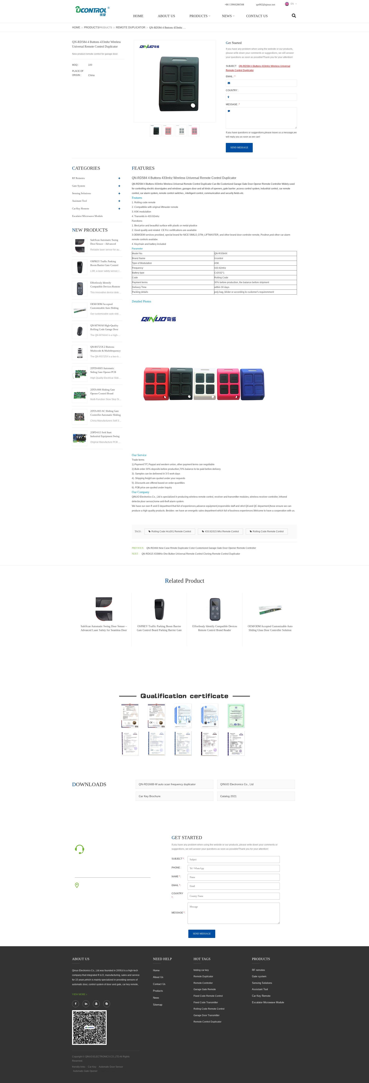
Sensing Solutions (81, 193)
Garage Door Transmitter (206, 1015)
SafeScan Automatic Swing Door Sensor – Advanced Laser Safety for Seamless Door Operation (104, 242)
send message (239, 147)
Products (198, 16)
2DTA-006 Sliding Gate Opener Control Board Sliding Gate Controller (102, 391)
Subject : (178, 858)
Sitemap (157, 1004)
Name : (176, 876)
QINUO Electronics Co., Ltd (236, 784)
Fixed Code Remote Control (208, 996)
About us (166, 16)
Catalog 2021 (228, 796)
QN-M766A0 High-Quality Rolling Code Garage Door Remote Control (104, 327)
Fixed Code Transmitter (206, 1002)
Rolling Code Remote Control (209, 1008)
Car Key (92, 1066)
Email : (230, 76)
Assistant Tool (79, 200)
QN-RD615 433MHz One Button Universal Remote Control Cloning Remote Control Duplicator (191, 553)
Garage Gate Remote (205, 989)
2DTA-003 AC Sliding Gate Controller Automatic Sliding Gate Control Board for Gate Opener (105, 413)
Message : (233, 104)
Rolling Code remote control (268, 531)
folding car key (201, 970)
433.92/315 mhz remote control (222, 531)
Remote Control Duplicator (207, 1021)
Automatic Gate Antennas (113, 1071)
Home (138, 16)
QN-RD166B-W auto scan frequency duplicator (167, 784)
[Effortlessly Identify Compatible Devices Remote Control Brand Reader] (79, 288)
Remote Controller (203, 983)
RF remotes (78, 178)
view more (78, 994)
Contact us (257, 16)
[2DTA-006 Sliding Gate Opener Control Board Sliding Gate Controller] (79, 395)
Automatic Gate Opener (85, 1071)
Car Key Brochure (149, 796)
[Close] (364, 93)
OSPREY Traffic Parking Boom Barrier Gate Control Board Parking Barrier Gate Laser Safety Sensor (104, 263)
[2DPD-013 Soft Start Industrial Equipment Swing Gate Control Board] (79, 438)
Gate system (78, 185)
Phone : (176, 867)
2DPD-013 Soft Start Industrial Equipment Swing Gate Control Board (105, 434)
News (227, 16)
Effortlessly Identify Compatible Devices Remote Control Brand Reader (105, 285)
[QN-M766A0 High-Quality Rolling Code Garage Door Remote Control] (79, 331)
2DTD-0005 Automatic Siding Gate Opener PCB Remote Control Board (103, 370)
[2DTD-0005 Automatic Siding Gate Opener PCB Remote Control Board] (79, 374)
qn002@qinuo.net (265, 4)
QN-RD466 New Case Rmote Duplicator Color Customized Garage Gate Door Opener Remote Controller (201, 548)
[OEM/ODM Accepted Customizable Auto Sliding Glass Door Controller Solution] (79, 310)
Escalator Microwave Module (87, 216)
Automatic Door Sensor (111, 1066)
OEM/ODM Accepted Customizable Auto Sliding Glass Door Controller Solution (104, 306)
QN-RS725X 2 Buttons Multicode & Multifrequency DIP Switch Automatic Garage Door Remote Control (105, 349)
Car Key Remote (80, 208)
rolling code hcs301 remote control (171, 531)
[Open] (364, 65)
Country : (232, 90)
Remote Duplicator (130, 27)
